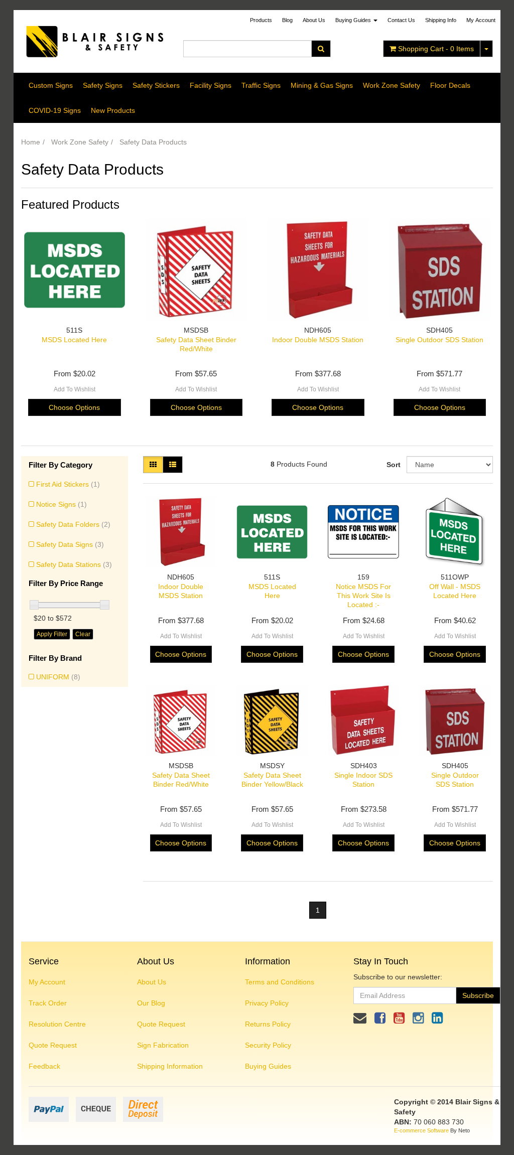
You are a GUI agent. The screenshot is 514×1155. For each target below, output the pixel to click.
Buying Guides (353, 20)
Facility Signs (210, 85)
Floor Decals (450, 85)
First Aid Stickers (68, 484)
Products (261, 20)
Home (30, 142)
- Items (436, 49)
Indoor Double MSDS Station (317, 340)
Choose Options (74, 407)
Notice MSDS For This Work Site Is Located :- (363, 596)
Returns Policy (268, 1024)
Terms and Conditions (279, 982)
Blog (287, 20)
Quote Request (53, 1045)
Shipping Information (170, 1066)
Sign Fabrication (163, 1045)
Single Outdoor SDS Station (439, 340)
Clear (82, 634)
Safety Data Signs (70, 544)
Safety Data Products (153, 142)
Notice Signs (61, 504)
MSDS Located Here (74, 340)
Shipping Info (440, 20)
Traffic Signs (261, 85)
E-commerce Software (421, 1130)
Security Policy (268, 1045)
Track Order (48, 1003)
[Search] (321, 48)
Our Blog (151, 1003)
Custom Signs (51, 85)
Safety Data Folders (73, 524)
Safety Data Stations (74, 564)
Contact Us (401, 20)
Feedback (44, 1066)
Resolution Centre (57, 1024)
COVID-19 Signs (55, 110)
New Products (113, 110)
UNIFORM (58, 677)
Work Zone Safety (391, 85)
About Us (314, 20)
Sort (393, 465)
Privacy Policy (267, 1003)
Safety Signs (102, 85)
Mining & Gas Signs (322, 85)
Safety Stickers (156, 85)
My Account (47, 982)
